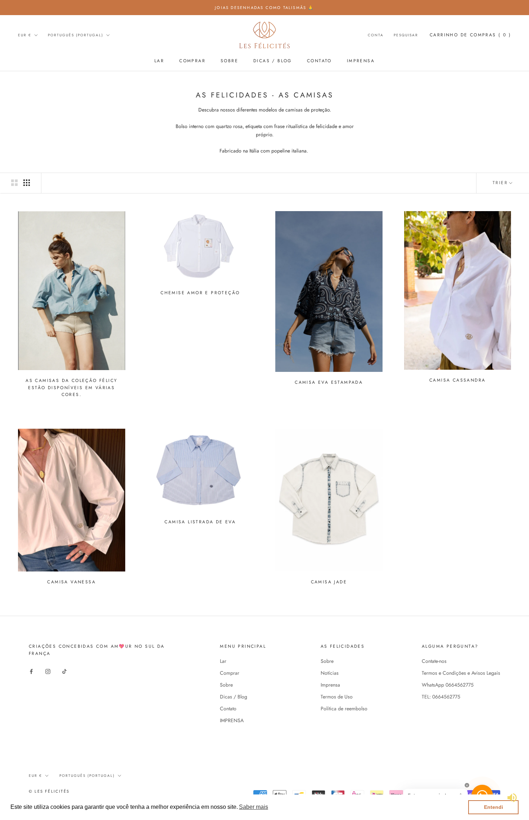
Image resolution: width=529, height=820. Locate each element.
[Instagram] (47, 671)
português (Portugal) (75, 35)
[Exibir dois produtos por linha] (14, 182)
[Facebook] (31, 671)
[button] (253, 807)
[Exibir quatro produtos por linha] (26, 182)
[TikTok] (64, 671)
